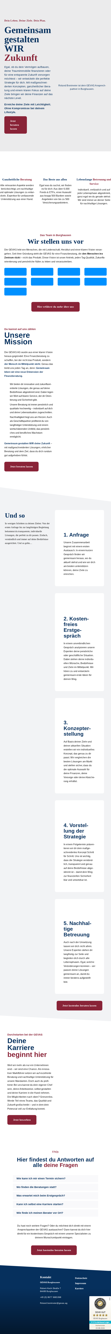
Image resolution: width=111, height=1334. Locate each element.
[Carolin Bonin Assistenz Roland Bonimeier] (15, 282)
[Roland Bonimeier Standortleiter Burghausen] (15, 272)
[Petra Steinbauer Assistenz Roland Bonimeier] (42, 282)
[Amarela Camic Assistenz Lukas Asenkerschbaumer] (95, 282)
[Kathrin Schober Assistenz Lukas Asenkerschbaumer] (15, 291)
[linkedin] (28, 1286)
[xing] (23, 1286)
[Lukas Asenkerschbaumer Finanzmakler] (42, 272)
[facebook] (12, 1286)
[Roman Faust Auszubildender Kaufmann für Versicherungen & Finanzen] (95, 272)
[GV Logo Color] (13, 2)
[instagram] (18, 1286)
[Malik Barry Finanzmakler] (69, 272)
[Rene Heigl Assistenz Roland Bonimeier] (69, 282)
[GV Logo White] (20, 1275)
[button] (55, 1178)
